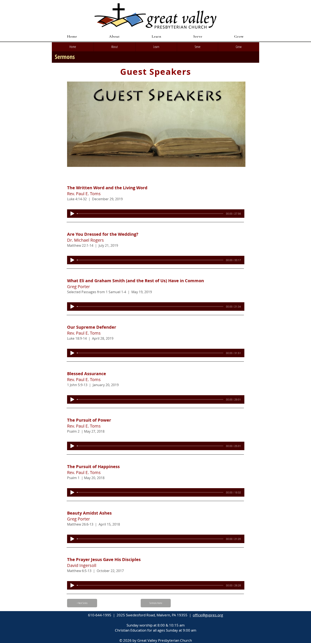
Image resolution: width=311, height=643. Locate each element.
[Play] (72, 213)
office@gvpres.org (208, 615)
